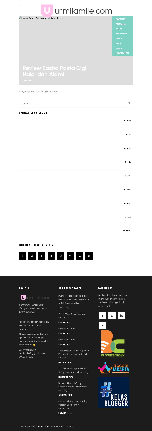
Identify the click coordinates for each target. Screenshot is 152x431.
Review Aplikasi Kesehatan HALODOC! (44, 194)
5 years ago (24, 121)
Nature (119, 28)
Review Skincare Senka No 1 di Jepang (44, 236)
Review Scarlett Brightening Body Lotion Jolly (48, 139)
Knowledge (120, 23)
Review (119, 43)
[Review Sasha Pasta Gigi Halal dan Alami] (76, 50)
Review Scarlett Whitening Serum (40, 153)
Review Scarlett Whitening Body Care (43, 167)
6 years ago (24, 177)
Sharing (119, 48)
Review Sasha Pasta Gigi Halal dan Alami (54, 71)
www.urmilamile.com (40, 426)
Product (120, 38)
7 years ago (24, 232)
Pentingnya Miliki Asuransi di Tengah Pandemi (49, 208)
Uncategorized (122, 53)
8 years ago (27, 80)
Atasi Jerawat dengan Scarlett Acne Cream (48, 125)
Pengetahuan (121, 33)
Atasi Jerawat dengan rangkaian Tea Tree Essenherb (54, 181)
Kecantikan (121, 19)
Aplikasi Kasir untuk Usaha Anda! (41, 222)
